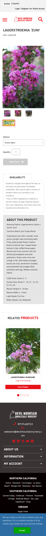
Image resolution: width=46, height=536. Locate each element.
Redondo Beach (22, 498)
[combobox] (7, 3)
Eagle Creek (23, 511)
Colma (8, 483)
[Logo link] (5, 21)
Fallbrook (20, 495)
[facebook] (14, 441)
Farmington (27, 483)
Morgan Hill (16, 486)
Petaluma (26, 486)
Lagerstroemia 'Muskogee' (23, 377)
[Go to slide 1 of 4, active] (18, 395)
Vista (28, 501)
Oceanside (38, 495)
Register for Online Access (33, 8)
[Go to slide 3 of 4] (25, 395)
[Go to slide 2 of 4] (21, 395)
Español (16, 3)
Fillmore (29, 495)
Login (17, 8)
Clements (16, 483)
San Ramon (37, 486)
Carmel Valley (9, 495)
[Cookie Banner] (23, 524)
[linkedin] (32, 441)
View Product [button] (23, 387)
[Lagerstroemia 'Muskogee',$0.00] (23, 351)
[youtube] (27, 441)
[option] (15, 3)
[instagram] (18, 441)
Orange (11, 498)
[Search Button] (40, 19)
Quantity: (6, 152)
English (7, 3)
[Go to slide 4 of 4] (28, 395)
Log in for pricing (23, 380)
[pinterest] (23, 441)
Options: (6, 137)
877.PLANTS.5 (25, 424)
